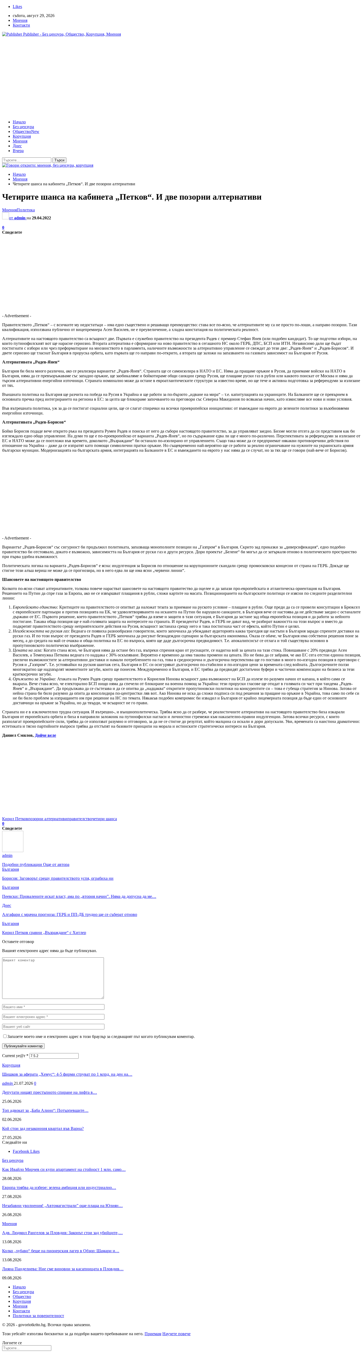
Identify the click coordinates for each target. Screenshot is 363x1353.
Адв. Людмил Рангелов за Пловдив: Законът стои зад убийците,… (62, 1232)
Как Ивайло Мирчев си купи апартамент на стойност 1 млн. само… (64, 1169)
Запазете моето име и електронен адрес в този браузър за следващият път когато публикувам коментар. (101, 1036)
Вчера (18, 150)
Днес (17, 146)
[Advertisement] (181, 78)
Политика (26, 210)
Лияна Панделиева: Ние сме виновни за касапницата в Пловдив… (63, 1269)
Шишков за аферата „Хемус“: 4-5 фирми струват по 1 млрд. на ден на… (67, 1074)
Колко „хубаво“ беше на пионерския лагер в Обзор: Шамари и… (60, 1251)
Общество (26, 131)
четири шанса (104, 818)
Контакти (21, 25)
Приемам (153, 1333)
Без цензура (23, 126)
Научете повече (176, 1333)
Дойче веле (45, 735)
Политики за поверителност (38, 1315)
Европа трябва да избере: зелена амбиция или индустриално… (59, 1187)
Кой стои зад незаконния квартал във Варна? (43, 1128)
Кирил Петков (15, 818)
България (10, 869)
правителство (79, 818)
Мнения (20, 20)
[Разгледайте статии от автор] (12, 850)
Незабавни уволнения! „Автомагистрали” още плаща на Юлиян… (62, 1205)
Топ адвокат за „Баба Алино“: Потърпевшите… (45, 1110)
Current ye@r (15, 1055)
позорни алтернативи (47, 818)
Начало (19, 122)
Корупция (22, 136)
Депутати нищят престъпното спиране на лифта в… (49, 1092)
